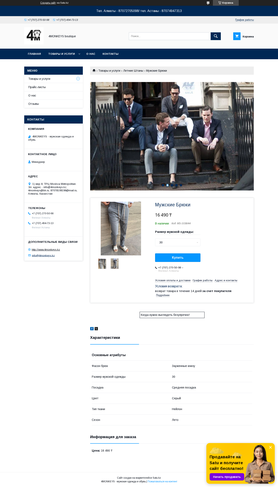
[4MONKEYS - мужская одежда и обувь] (34, 43)
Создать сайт (48, 2)
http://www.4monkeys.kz (46, 249)
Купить (178, 257)
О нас (90, 53)
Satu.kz (157, 477)
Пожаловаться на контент (162, 481)
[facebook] (92, 329)
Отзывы (33, 103)
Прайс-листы (37, 87)
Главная (34, 53)
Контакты (110, 53)
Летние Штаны (133, 70)
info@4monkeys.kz (43, 255)
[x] (96, 329)
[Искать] (216, 36)
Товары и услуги (61, 53)
